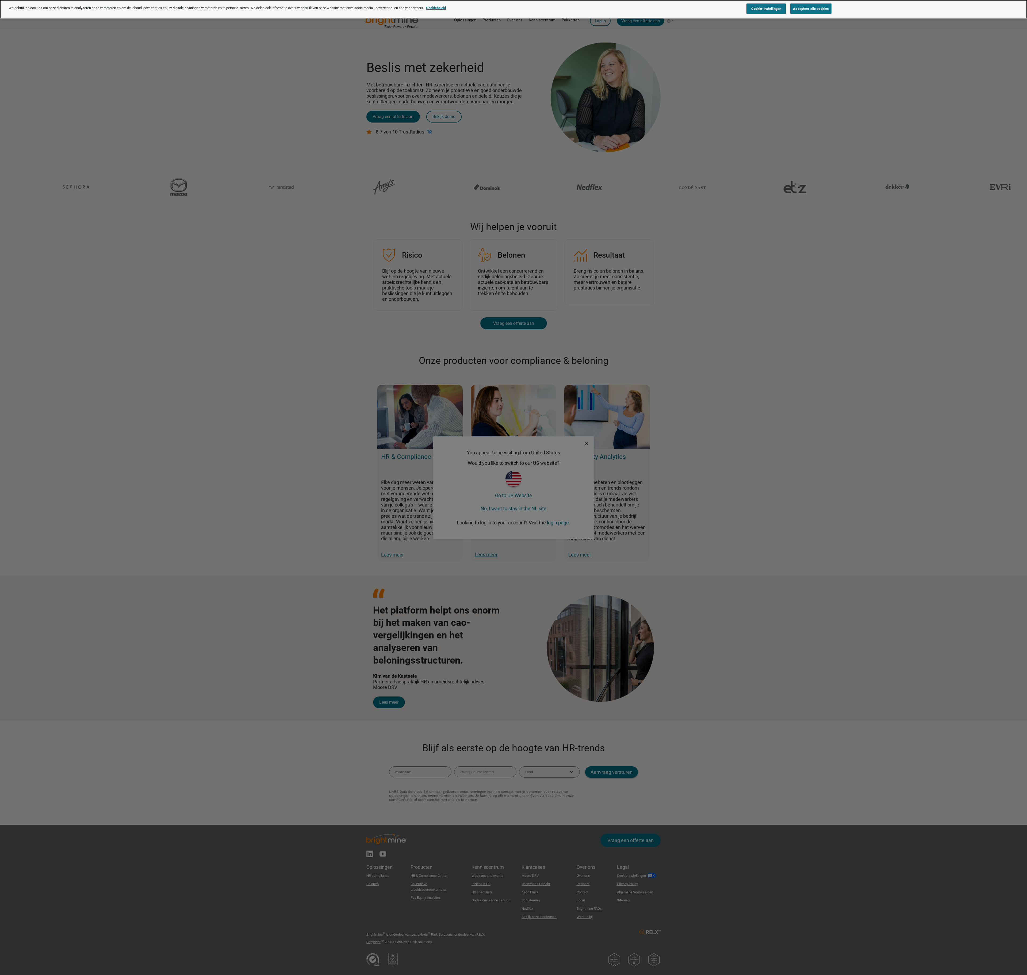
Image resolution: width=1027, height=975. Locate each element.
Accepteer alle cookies (811, 9)
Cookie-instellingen (766, 9)
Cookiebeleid (436, 8)
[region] (513, 9)
